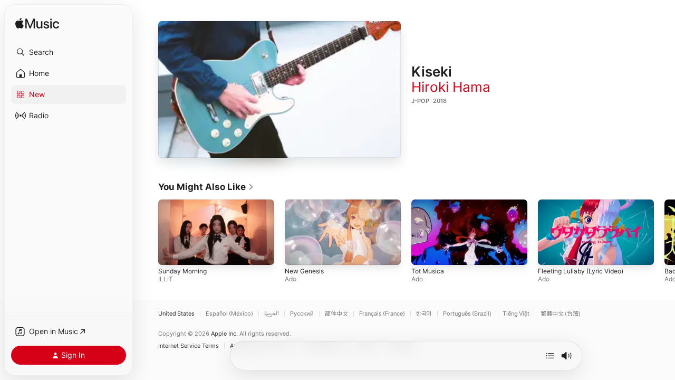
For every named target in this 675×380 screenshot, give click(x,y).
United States (176, 314)
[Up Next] (550, 355)
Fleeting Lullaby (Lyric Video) (580, 272)
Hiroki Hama (450, 87)
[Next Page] (664, 232)
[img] (37, 24)
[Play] (279, 90)
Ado (290, 279)
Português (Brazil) (467, 314)
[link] (206, 187)
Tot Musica (427, 272)
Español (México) (229, 314)
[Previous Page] (147, 232)
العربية (271, 314)
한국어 (424, 314)
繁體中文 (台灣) (561, 314)
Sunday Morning (182, 272)
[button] (69, 52)
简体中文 (336, 314)
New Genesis (304, 272)
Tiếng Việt (516, 314)
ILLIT (165, 279)
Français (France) (382, 314)
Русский (302, 314)
